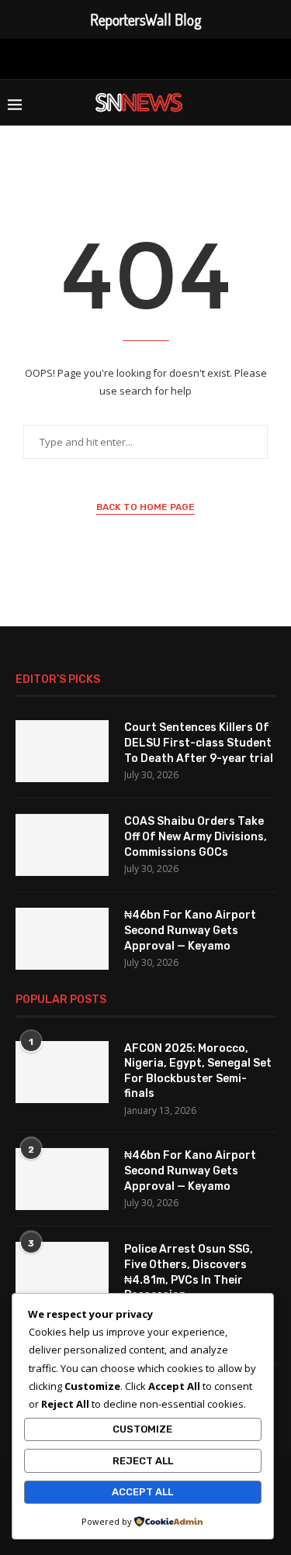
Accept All (142, 1492)
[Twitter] (95, 57)
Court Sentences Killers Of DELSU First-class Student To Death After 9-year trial (198, 742)
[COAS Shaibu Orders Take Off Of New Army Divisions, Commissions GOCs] (62, 845)
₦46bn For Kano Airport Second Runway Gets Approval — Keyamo (190, 930)
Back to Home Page (145, 507)
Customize (142, 1429)
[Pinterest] (143, 57)
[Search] (275, 102)
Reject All (143, 1461)
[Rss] (218, 57)
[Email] (193, 57)
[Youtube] (168, 57)
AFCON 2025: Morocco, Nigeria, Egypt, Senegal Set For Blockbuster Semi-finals (198, 1071)
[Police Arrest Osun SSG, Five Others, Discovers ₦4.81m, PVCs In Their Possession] (62, 1273)
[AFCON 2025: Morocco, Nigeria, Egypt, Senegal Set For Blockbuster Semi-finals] (62, 1072)
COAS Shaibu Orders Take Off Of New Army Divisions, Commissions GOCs (195, 836)
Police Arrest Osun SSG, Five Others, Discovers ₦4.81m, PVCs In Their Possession (188, 1272)
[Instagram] (118, 57)
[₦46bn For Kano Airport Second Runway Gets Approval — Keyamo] (62, 939)
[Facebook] (73, 57)
